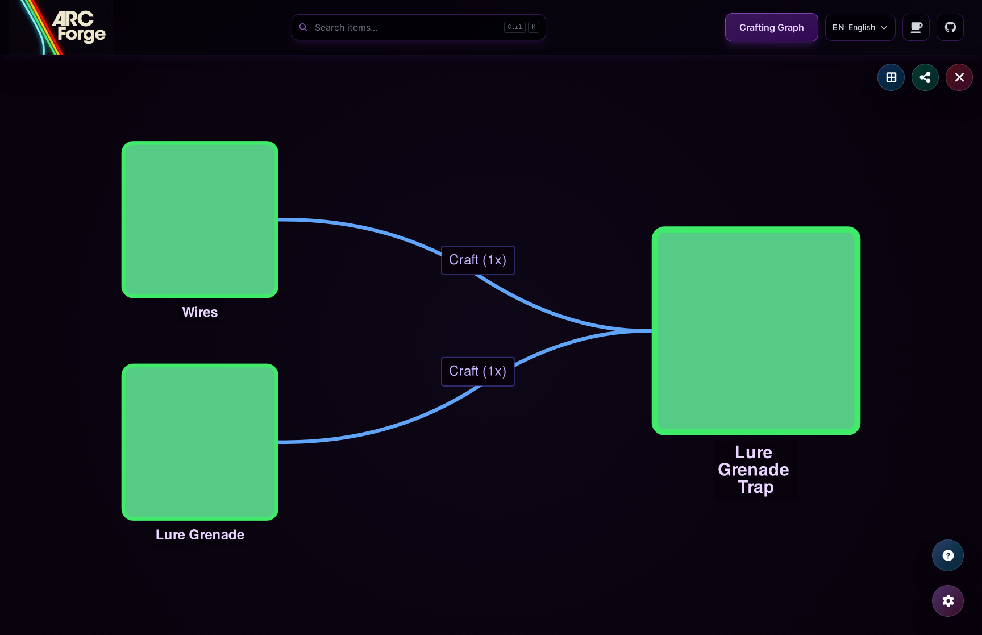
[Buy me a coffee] (916, 27)
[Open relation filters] (948, 601)
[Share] (925, 77)
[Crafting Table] (891, 77)
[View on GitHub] (950, 27)
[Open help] (948, 555)
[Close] (959, 77)
